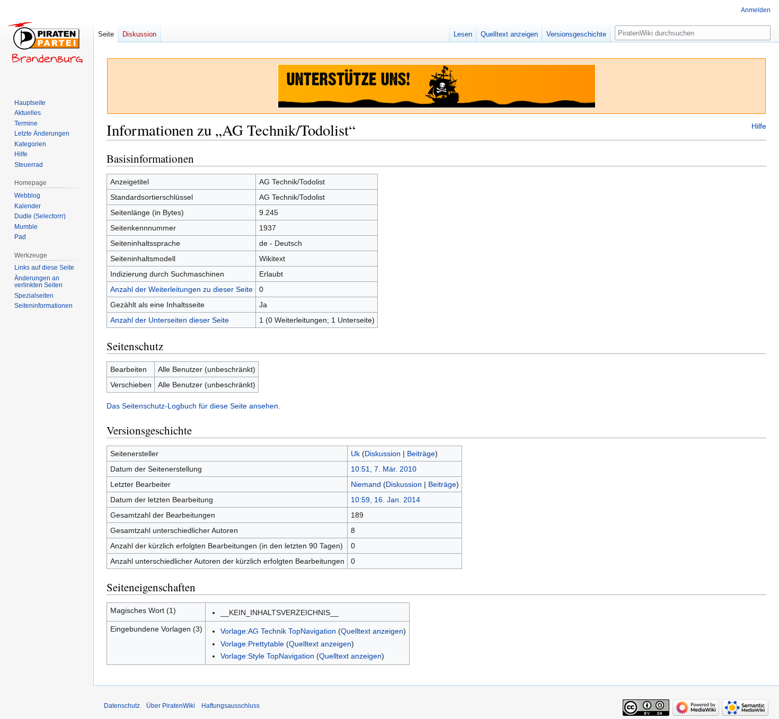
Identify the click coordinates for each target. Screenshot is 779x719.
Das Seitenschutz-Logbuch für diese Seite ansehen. (193, 406)
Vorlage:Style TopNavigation (267, 656)
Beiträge (421, 453)
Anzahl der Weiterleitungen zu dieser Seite (181, 289)
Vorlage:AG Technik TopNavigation (278, 631)
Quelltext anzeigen (372, 631)
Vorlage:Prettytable (252, 644)
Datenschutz (122, 705)
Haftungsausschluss (230, 705)
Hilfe (758, 126)
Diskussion (383, 453)
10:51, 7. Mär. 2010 (384, 469)
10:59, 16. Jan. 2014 (385, 499)
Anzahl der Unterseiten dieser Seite (169, 320)
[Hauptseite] (46, 42)
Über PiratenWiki (170, 705)
